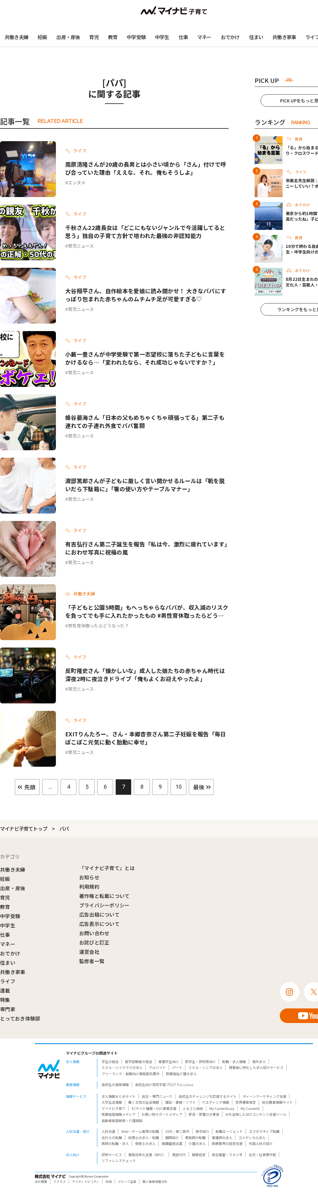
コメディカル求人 (252, 1137)
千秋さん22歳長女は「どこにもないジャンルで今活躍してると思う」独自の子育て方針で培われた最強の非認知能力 (145, 231)
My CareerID (250, 1108)
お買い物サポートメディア (162, 1114)
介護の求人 (197, 1143)
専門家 (7, 1009)
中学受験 (136, 37)
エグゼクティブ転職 (264, 1131)
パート (177, 1067)
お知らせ (89, 877)
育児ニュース (81, 246)
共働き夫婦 (16, 37)
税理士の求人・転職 (143, 1137)
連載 (5, 990)
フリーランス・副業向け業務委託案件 (131, 1073)
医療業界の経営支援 (227, 1143)
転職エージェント (229, 1131)
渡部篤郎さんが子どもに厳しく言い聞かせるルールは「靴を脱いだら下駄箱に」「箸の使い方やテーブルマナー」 (145, 485)
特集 (5, 999)
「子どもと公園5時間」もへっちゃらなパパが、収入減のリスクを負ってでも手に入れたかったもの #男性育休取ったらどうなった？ (146, 611)
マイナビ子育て (113, 1108)
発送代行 (179, 1154)
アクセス (59, 1181)
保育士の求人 (145, 1143)
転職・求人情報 (234, 1061)
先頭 (29, 787)
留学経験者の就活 (138, 1061)
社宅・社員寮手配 (262, 1154)
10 (178, 786)
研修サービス (112, 1154)
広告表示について (99, 923)
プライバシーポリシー (104, 905)
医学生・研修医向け (200, 1061)
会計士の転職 (112, 1137)
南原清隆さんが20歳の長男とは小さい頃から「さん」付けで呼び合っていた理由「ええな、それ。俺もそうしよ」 (145, 168)
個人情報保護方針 (155, 1181)
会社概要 (41, 1181)
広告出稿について (99, 914)
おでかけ (230, 37)
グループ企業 (127, 1181)
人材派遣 (108, 1131)
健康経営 (199, 1154)
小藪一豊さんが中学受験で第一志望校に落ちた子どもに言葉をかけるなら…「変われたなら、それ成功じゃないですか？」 (145, 358)
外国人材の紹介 (261, 1143)
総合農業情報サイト (277, 1102)
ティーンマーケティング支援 (264, 1096)
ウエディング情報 (215, 1102)
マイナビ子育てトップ (23, 828)
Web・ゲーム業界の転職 (140, 1131)
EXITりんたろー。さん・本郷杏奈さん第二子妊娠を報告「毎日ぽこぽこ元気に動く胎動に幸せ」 (145, 738)
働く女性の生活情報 (143, 1102)
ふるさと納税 (193, 1108)
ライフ (7, 981)
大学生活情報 (112, 1102)
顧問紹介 (172, 1137)
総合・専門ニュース (157, 1096)
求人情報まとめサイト (119, 1096)
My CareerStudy (221, 1108)
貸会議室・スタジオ (227, 1154)
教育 (112, 37)
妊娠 (42, 37)
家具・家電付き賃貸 (204, 1114)
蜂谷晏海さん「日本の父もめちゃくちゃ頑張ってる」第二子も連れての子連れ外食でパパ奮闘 (145, 421)
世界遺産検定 (245, 1102)
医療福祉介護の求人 (181, 1073)
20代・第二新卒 (177, 1131)
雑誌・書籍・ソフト (180, 1102)
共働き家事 (284, 37)
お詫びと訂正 (94, 942)
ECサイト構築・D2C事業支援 (154, 1108)
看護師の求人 (222, 1137)
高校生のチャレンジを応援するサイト (208, 1096)
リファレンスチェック (119, 1160)
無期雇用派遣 (172, 1143)
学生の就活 (110, 1061)
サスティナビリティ (85, 1181)
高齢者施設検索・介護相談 (122, 1120)
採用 (109, 1181)
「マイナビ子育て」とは (107, 868)
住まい (256, 37)
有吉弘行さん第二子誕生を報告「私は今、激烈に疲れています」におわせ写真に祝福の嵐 (146, 548)
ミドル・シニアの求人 (206, 1067)
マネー (204, 37)
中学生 (162, 37)
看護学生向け (168, 1061)
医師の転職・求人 (115, 1143)
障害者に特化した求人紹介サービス (256, 1067)
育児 (93, 37)
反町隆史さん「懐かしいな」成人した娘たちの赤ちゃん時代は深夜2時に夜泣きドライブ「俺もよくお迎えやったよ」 (145, 674)
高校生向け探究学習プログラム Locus (164, 1084)
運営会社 (89, 951)
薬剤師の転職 (195, 1137)
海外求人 (259, 1061)
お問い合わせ (94, 933)
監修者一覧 (92, 961)
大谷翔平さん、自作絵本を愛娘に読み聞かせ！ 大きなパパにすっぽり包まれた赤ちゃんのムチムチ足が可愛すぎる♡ (145, 295)
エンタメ (76, 182)
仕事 (183, 37)
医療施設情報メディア (118, 1114)
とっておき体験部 (20, 1018)
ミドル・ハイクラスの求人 (122, 1067)
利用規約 (89, 886)
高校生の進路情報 (115, 1084)
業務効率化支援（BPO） (147, 1154)
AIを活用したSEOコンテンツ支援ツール (255, 1114)
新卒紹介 (202, 1131)
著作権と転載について (104, 896)
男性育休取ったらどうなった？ (98, 625)
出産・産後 (68, 37)
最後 (198, 787)
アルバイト (157, 1067)
